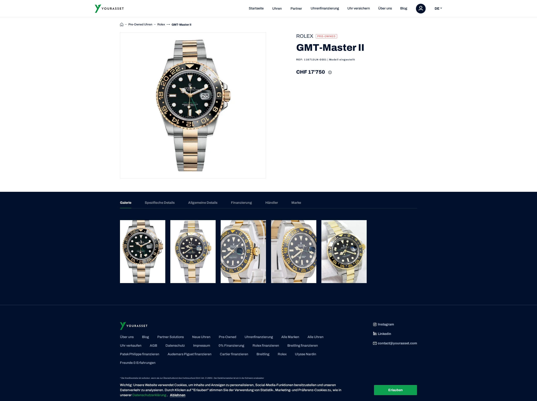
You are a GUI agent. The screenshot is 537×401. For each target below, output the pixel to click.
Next (271, 105)
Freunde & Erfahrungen (137, 362)
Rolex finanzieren (266, 345)
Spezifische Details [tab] (160, 202)
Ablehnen (177, 395)
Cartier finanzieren (234, 354)
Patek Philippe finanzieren (139, 354)
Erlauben (395, 390)
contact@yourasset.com (397, 343)
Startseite (256, 8)
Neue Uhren (201, 337)
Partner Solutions (170, 337)
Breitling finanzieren (302, 345)
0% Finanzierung (231, 345)
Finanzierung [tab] (241, 202)
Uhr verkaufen (130, 345)
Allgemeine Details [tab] (203, 202)
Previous (115, 105)
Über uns (385, 8)
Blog (403, 8)
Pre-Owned (227, 337)
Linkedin (384, 334)
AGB (153, 345)
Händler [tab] (271, 202)
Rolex (282, 354)
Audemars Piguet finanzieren (189, 354)
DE (437, 8)
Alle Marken (290, 337)
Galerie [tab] (125, 202)
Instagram (386, 324)
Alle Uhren (315, 337)
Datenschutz (175, 345)
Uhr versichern (358, 8)
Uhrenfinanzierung (325, 8)
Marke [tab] (296, 202)
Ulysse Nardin (305, 354)
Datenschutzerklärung (149, 395)
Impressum (201, 345)
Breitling (263, 354)
